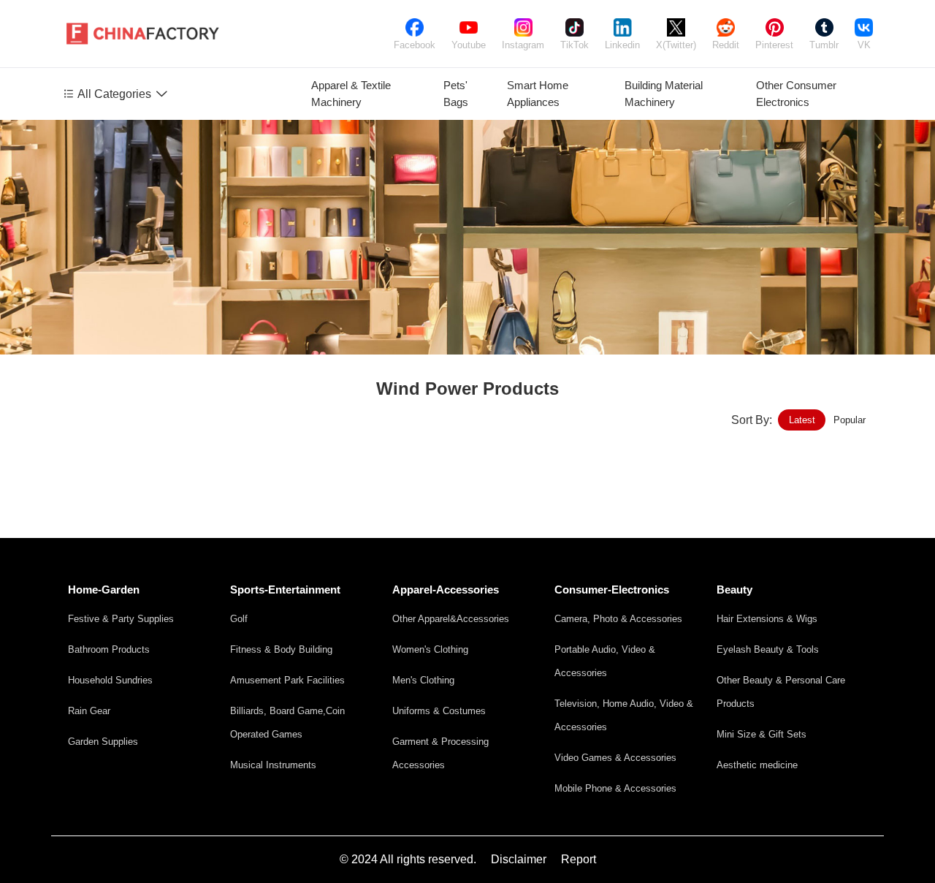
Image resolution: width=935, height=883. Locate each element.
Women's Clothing (430, 649)
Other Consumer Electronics (796, 93)
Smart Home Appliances (537, 93)
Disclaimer (518, 859)
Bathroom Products (109, 649)
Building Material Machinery (664, 93)
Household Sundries (110, 680)
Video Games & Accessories (615, 757)
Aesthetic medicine (757, 764)
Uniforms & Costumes (439, 710)
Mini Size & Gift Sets (761, 734)
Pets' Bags (455, 93)
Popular (849, 419)
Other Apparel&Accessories (450, 618)
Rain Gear (89, 710)
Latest (802, 419)
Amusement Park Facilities (287, 680)
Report (578, 859)
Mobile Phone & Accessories (615, 788)
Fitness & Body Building (281, 649)
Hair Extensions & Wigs (767, 618)
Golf (239, 618)
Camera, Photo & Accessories (618, 618)
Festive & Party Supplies (121, 618)
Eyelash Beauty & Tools (768, 649)
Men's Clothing (423, 680)
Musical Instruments (273, 764)
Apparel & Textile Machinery (351, 93)
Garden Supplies (103, 741)
